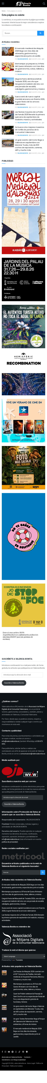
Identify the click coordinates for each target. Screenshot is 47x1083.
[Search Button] (44, 3)
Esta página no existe (14, 11)
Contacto (27, 1057)
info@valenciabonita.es (10, 741)
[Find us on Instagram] (5, 1051)
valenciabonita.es (20, 1063)
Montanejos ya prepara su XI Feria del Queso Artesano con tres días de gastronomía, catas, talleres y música (29, 67)
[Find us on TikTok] (19, 1052)
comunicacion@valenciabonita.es (32, 753)
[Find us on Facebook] (2, 1051)
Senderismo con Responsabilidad (14, 1060)
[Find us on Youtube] (9, 1051)
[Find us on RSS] (27, 1051)
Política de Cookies (16, 1066)
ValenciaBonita (23, 59)
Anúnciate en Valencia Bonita (12, 1057)
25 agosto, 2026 (35, 59)
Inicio (3, 11)
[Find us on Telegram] (12, 1051)
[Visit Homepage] (23, 3)
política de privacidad (9, 842)
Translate (19, 960)
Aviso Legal (31, 1063)
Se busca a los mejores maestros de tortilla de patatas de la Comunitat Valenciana (29, 129)
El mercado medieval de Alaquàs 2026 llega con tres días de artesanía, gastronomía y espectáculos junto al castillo (29, 52)
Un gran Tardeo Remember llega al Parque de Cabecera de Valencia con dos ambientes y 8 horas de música (29, 1022)
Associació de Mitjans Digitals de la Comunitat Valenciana (23, 707)
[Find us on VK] (23, 1051)
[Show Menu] (3, 3)
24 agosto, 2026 (35, 135)
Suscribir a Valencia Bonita (14, 683)
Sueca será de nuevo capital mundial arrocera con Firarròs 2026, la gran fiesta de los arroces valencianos (30, 100)
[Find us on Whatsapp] (16, 1051)
